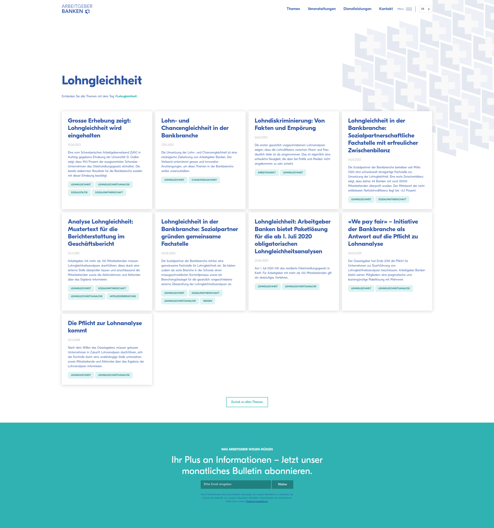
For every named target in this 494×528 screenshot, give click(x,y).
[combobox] (425, 9)
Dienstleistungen (357, 9)
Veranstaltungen (322, 9)
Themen (293, 9)
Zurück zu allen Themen (247, 402)
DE (422, 9)
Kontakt (386, 9)
